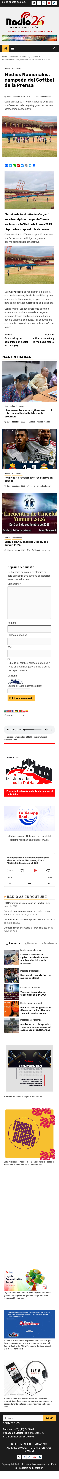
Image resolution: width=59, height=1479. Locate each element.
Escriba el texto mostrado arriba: (25, 685)
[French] (13, 710)
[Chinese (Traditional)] (7, 710)
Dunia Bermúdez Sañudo (39, 422)
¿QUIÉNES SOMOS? (16, 1447)
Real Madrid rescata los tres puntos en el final (35, 976)
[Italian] (18, 710)
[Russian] (24, 710)
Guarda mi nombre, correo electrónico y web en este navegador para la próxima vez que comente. (29, 667)
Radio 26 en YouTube (27, 897)
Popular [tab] (32, 943)
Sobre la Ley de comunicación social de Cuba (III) (16, 340)
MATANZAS (41, 1444)
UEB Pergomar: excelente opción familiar (24, 903)
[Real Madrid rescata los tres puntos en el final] (29, 449)
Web (10, 647)
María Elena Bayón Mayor (39, 550)
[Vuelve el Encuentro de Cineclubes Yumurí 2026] (29, 513)
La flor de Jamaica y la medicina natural (43, 338)
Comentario (14, 583)
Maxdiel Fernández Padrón (40, 97)
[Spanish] (27, 710)
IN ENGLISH (26, 1444)
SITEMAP (29, 1451)
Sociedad (37, 1003)
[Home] (5, 48)
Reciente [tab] (14, 943)
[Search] (54, 48)
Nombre (12, 622)
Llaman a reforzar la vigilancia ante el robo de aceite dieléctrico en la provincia (28, 413)
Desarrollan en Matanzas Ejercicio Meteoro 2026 (28, 919)
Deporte (8, 69)
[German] (16, 710)
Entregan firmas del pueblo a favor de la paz (25, 927)
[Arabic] (5, 710)
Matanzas (20, 406)
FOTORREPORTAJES (40, 1447)
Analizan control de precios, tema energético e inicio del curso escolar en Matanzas (35, 1027)
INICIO (14, 1444)
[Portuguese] (21, 710)
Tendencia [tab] (50, 943)
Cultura (8, 538)
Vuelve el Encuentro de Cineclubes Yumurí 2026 (33, 993)
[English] (10, 710)
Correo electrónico (17, 635)
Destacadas (17, 69)
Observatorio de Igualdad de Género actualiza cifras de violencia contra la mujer (35, 1010)
